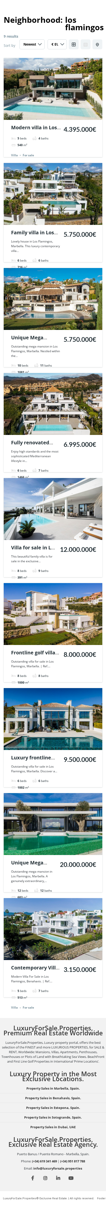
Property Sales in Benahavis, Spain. (53, 1098)
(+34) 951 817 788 (72, 1161)
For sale (28, 155)
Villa (14, 155)
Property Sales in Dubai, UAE (53, 1127)
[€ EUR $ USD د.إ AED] (57, 45)
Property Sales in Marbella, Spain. (53, 1088)
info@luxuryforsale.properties (57, 1168)
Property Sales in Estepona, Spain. (53, 1107)
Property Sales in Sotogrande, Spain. (53, 1117)
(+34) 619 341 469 (44, 1161)
